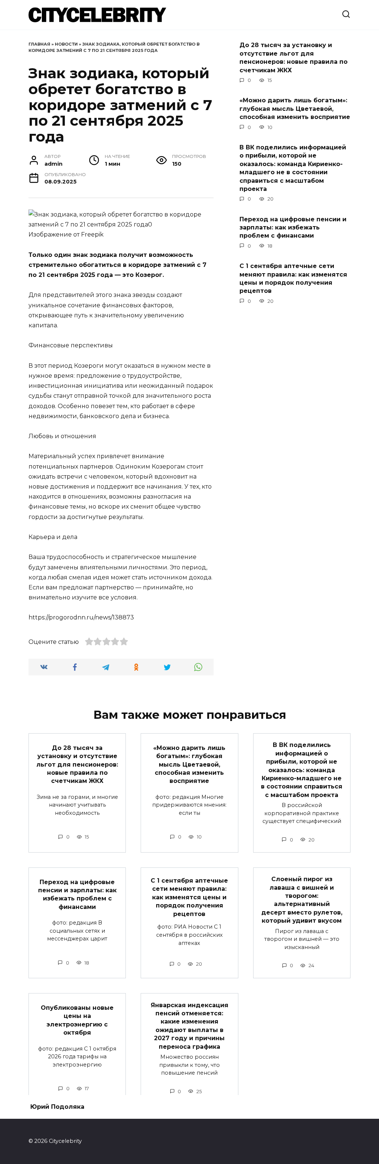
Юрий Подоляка (57, 1106)
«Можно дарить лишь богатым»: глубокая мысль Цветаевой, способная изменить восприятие (294, 108)
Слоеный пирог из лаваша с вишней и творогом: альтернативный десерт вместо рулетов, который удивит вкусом (301, 900)
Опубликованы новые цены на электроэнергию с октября (77, 1020)
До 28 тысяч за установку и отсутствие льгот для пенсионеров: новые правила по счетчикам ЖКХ (293, 57)
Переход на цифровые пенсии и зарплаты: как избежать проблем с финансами (292, 227)
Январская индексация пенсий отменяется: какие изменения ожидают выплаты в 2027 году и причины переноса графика (189, 1025)
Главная (39, 44)
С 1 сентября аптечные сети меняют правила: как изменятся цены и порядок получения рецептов (293, 278)
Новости (66, 44)
